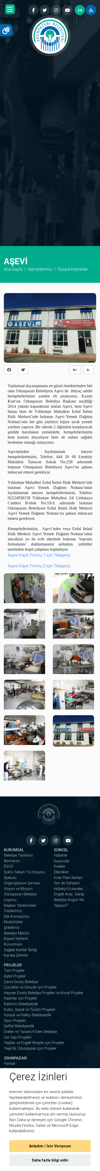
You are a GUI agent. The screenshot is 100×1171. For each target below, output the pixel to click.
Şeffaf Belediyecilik (19, 1026)
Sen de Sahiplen (67, 883)
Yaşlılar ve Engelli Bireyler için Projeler (34, 1043)
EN (80, 10)
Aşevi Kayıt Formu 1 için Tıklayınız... (40, 555)
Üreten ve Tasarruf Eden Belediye (30, 1032)
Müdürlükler (13, 922)
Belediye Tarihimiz (18, 855)
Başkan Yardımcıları (20, 905)
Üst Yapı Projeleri (17, 1037)
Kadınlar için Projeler (20, 998)
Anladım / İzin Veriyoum (50, 1146)
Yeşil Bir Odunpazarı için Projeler (30, 1048)
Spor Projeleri (15, 1021)
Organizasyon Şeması (22, 883)
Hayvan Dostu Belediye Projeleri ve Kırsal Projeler (43, 993)
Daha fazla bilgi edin (50, 1160)
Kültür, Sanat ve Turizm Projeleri (29, 1009)
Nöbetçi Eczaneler (68, 889)
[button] (10, 9)
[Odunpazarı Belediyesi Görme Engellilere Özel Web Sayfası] (91, 10)
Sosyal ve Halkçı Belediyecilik (27, 1015)
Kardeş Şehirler (16, 955)
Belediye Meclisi (16, 933)
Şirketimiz (11, 927)
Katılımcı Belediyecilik (21, 1004)
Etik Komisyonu (16, 916)
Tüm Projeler (14, 970)
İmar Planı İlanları (68, 878)
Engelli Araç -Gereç (69, 894)
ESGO (8, 866)
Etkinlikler (61, 872)
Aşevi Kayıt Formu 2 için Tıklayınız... (40, 565)
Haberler (60, 855)
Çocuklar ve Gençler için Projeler (30, 987)
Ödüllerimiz (13, 911)
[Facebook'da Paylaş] (10, 369)
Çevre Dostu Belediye (21, 982)
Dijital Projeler (15, 976)
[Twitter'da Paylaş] (24, 369)
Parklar (9, 1063)
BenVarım (12, 861)
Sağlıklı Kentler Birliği (20, 950)
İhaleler (59, 866)
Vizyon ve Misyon (18, 889)
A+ (75, 370)
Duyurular (61, 861)
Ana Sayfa (13, 269)
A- (88, 370)
